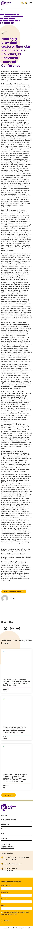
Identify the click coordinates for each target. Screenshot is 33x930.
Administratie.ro (5, 566)
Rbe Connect (5, 577)
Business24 (10, 567)
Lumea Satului (27, 579)
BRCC (23, 557)
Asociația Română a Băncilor (21, 551)
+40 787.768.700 (11, 871)
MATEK (9, 571)
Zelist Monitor (5, 559)
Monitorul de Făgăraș (7, 579)
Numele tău (4, 892)
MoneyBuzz (4, 569)
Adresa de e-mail (6, 885)
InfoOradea (24, 577)
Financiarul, (27, 569)
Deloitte (10, 551)
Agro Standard (18, 579)
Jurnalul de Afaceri (19, 564)
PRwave (15, 571)
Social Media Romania (11, 575)
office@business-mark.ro (13, 864)
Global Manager (15, 566)
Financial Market (20, 562)
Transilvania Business (7, 564)
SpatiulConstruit (5, 573)
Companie (4, 898)
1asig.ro (12, 577)
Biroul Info (12, 569)
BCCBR (28, 557)
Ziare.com (17, 567)
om (22, 571)
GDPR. (14, 914)
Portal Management (17, 573)
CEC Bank (4, 551)
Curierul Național (25, 567)
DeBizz (13, 562)
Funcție (3, 905)
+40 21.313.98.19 (11, 869)
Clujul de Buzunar (24, 575)
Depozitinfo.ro (19, 569)
